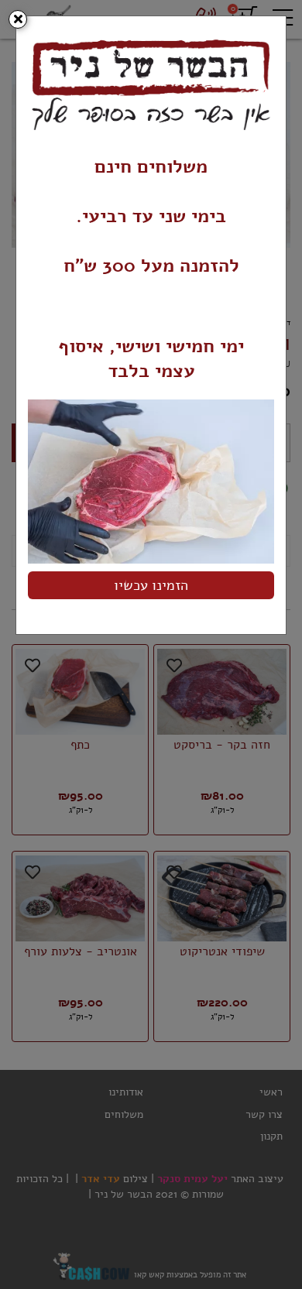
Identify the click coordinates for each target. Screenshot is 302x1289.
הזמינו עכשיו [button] (151, 585)
